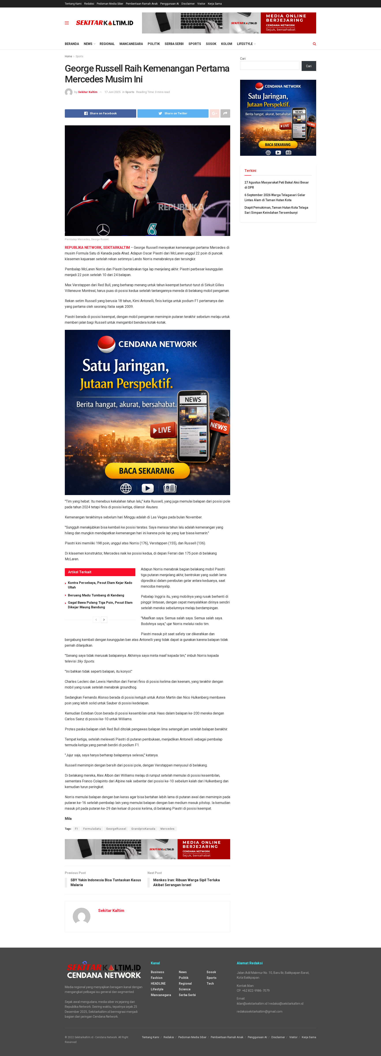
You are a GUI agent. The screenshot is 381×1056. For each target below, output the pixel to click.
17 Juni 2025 (112, 92)
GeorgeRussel (116, 828)
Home (68, 56)
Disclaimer (188, 3)
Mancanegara (131, 44)
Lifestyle (245, 44)
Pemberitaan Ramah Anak (142, 3)
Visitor (201, 3)
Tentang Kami (73, 3)
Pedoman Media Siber (110, 3)
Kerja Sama (215, 3)
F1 (76, 828)
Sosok (211, 44)
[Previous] (96, 620)
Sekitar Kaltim (87, 92)
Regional (107, 44)
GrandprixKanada (143, 828)
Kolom (226, 44)
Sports (195, 44)
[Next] (104, 620)
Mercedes (168, 828)
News (88, 44)
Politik (154, 44)
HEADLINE (158, 983)
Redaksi (89, 3)
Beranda (72, 44)
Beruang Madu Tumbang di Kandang (96, 595)
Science (184, 989)
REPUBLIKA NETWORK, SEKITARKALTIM (97, 247)
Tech (210, 983)
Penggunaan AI (169, 3)
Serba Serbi (174, 44)
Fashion (156, 978)
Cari (243, 58)
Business (157, 972)
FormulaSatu (92, 828)
